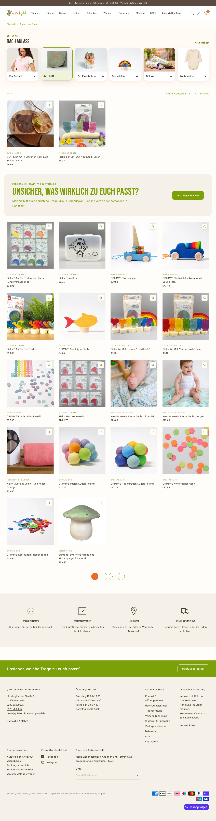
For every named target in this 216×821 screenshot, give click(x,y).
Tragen (34, 13)
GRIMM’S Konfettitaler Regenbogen (27, 554)
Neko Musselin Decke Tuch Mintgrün (184, 416)
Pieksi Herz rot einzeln (72, 416)
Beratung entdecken (188, 195)
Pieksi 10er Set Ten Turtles (22, 349)
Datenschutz (152, 731)
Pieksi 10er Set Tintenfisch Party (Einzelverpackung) (25, 280)
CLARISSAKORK (14, 153)
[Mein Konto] (198, 13)
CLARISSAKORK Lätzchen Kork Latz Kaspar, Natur (27, 158)
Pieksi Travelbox (68, 278)
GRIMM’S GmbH (118, 274)
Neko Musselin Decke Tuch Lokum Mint (133, 416)
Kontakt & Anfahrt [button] (17, 721)
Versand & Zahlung (156, 715)
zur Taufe (32, 24)
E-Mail (79, 768)
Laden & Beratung (171, 13)
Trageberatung (153, 710)
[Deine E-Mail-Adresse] (136, 775)
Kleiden (49, 13)
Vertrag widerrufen (156, 726)
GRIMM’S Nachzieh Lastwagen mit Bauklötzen (182, 280)
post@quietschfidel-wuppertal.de (26, 713)
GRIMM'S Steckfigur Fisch (74, 349)
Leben (76, 13)
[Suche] (192, 13)
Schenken (92, 13)
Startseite (11, 24)
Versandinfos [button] (187, 725)
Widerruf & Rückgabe (157, 721)
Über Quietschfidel (156, 705)
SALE (153, 13)
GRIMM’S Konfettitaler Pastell (24, 416)
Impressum (151, 741)
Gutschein (124, 13)
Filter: (10, 93)
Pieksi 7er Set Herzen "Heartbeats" (130, 349)
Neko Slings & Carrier (122, 413)
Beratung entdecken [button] (193, 668)
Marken (140, 13)
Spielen (63, 13)
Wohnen (107, 13)
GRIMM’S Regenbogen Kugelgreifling (132, 483)
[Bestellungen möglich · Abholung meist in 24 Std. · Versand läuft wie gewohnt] (108, 3)
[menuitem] (35, 13)
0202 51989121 (15, 704)
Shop (22, 24)
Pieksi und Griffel (68, 153)
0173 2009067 (14, 709)
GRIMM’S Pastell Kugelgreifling (77, 483)
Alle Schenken (202, 42)
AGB (147, 736)
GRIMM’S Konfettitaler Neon (179, 483)
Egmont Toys (65, 551)
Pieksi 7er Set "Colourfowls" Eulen (182, 349)
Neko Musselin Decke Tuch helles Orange (26, 485)
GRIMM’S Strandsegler (124, 278)
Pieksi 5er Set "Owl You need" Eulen (79, 156)
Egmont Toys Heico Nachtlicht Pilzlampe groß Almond (76, 556)
